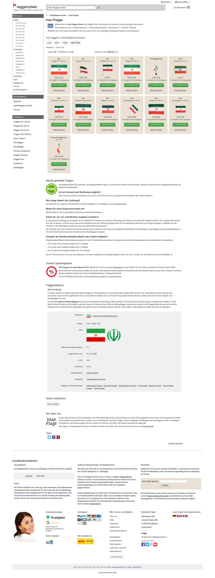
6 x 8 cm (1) (19, 43)
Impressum (114, 524)
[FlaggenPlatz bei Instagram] (151, 546)
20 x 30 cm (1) (20, 37)
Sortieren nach (100, 52)
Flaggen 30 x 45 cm (21, 130)
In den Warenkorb (59, 85)
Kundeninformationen (118, 531)
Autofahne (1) (20, 55)
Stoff (15, 80)
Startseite (17, 101)
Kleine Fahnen (19, 138)
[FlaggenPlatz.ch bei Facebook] (143, 546)
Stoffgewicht (18, 83)
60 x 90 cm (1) (20, 29)
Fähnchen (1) (20, 61)
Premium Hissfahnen (21, 151)
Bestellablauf (115, 537)
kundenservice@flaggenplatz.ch (154, 537)
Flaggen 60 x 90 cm (21, 126)
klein (57, 43)
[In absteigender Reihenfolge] (118, 52)
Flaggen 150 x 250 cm (22, 134)
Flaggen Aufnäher (20, 155)
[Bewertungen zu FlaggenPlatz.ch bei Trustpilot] (55, 519)
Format (16, 86)
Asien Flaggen (53, 404)
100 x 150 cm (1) (21, 23)
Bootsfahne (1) (20, 58)
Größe (16, 20)
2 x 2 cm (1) (19, 46)
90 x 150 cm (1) (20, 26)
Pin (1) (18, 67)
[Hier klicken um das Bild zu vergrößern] (96, 335)
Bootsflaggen (18, 168)
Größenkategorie (20, 90)
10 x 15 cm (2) (20, 40)
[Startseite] (46, 15)
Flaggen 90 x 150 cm (21, 122)
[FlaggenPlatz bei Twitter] (147, 546)
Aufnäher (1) (19, 52)
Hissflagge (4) (20, 64)
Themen (16, 110)
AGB (112, 520)
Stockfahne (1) (20, 70)
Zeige (50, 52)
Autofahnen (18, 163)
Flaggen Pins (18, 159)
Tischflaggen (18, 143)
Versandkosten (116, 541)
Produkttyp (18, 50)
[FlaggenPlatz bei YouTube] (155, 546)
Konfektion (18, 76)
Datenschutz (115, 527)
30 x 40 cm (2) (20, 34)
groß (49, 43)
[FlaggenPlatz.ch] (28, 7)
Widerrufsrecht (115, 551)
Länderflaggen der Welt (22, 106)
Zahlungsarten (115, 544)
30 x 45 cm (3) (20, 31)
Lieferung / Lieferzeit (118, 548)
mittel (65, 43)
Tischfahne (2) (20, 73)
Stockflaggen (18, 147)
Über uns (113, 516)
